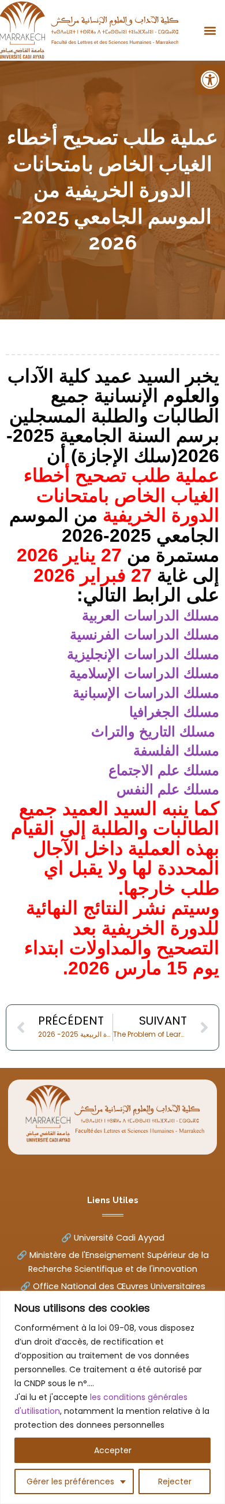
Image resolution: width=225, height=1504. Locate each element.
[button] (210, 80)
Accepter (113, 1450)
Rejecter (175, 1481)
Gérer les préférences (70, 1481)
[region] (112, 1397)
